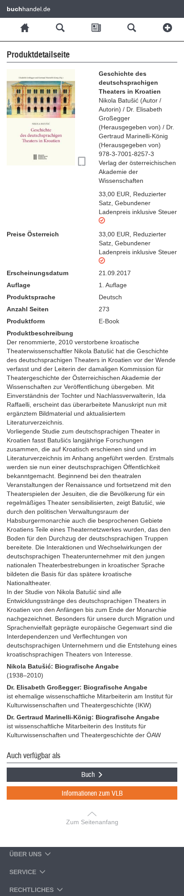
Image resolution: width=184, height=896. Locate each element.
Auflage (18, 285)
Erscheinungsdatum (37, 273)
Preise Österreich (33, 234)
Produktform (26, 321)
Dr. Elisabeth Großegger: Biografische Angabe (77, 687)
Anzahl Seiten (28, 309)
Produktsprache (31, 297)
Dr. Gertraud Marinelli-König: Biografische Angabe (83, 717)
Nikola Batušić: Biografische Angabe (63, 666)
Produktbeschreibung (40, 333)
